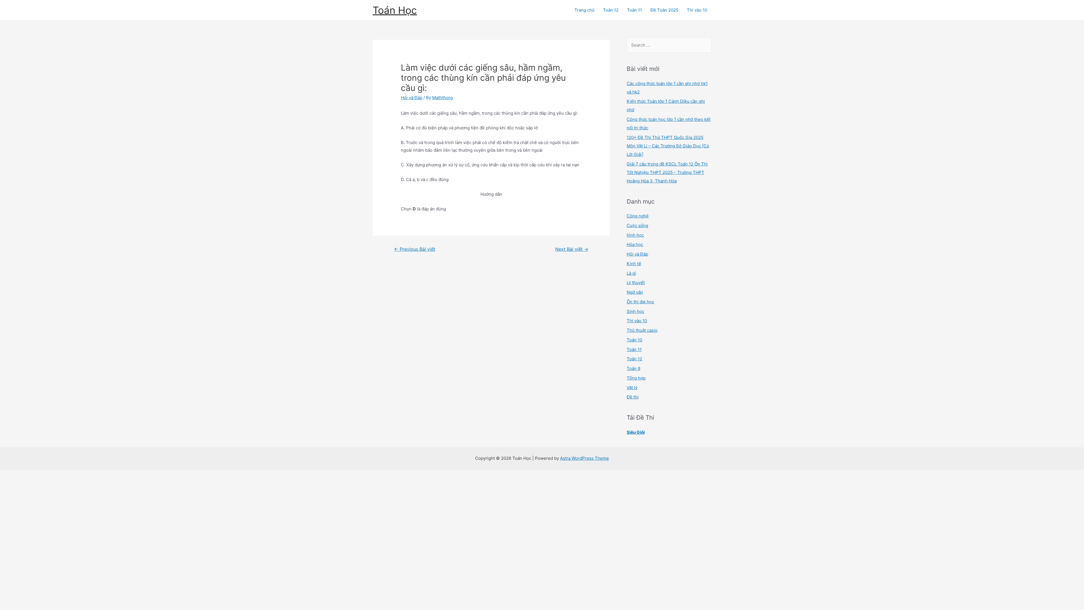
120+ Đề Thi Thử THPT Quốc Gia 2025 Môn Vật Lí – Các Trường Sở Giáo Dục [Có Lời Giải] (668, 146)
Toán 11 (634, 10)
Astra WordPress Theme (584, 458)
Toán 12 (611, 10)
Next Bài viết (571, 249)
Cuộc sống (637, 225)
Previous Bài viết (414, 249)
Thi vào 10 (697, 10)
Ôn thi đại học (640, 301)
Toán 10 (634, 340)
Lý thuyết (636, 282)
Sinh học (635, 311)
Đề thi (633, 397)
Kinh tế (634, 263)
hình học (635, 235)
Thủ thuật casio (642, 330)
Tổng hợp (636, 378)
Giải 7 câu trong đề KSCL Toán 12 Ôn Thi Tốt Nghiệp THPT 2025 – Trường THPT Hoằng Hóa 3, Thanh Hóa (667, 172)
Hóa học (635, 244)
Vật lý (632, 387)
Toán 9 (633, 368)
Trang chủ (584, 10)
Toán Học (395, 10)
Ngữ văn (635, 292)
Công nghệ (638, 216)
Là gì (631, 273)
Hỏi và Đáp (411, 97)
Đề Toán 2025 (664, 10)
